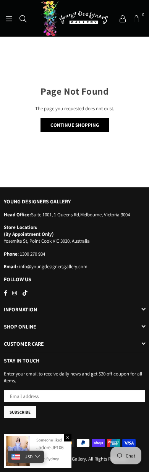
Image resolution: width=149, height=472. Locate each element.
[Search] (23, 18)
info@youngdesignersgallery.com (52, 266)
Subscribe (20, 412)
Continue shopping (74, 125)
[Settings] (123, 18)
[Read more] (9, 18)
